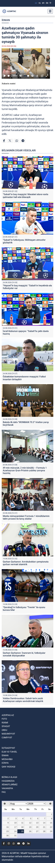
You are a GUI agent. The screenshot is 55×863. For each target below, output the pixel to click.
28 (44, 831)
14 (44, 823)
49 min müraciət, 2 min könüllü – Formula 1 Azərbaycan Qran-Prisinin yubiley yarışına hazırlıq (25, 470)
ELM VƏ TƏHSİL (9, 752)
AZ (36, 3)
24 (15, 831)
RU (40, 3)
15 (51, 823)
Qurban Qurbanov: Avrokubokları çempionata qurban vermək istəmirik (26, 563)
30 (7, 835)
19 (30, 827)
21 (44, 827)
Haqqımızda (8, 781)
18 (22, 827)
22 (51, 827)
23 (7, 831)
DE (47, 3)
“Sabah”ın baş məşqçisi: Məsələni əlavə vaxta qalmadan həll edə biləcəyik (25, 195)
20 (37, 827)
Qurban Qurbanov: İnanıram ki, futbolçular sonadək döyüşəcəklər (24, 654)
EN (43, 3)
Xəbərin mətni (8, 83)
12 (30, 823)
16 (7, 827)
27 (37, 831)
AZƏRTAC (7, 114)
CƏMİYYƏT (7, 737)
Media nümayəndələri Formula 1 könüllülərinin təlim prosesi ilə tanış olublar (26, 517)
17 (15, 827)
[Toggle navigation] (49, 11)
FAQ (4, 792)
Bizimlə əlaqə (9, 777)
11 (22, 823)
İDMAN (6, 20)
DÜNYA (5, 763)
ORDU (4, 730)
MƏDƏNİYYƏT (8, 734)
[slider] (10, 75)
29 (51, 831)
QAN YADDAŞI (8, 766)
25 (22, 831)
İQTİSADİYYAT (8, 748)
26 (30, 831)
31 (15, 835)
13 (37, 823)
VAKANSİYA (7, 788)
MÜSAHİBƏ (7, 759)
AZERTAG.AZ (8, 715)
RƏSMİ (5, 722)
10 (15, 823)
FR (50, 3)
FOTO (4, 719)
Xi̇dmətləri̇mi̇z (9, 784)
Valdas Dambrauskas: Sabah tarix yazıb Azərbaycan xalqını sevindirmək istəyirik (23, 699)
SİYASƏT (6, 726)
